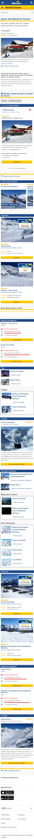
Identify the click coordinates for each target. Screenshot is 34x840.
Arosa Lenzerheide (7, 345)
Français (8, 808)
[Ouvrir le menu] (2, 2)
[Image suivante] (32, 197)
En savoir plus (13, 149)
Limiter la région (15, 100)
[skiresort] (17, 2)
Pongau (18, 112)
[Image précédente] (2, 197)
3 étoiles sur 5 (12, 35)
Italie (2, 694)
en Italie (18, 650)
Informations (17, 162)
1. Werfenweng (8, 110)
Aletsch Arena (6, 669)
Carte (5, 100)
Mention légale (5, 819)
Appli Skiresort (6, 787)
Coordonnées (5, 815)
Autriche (8, 112)
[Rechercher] (31, 2)
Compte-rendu (16, 339)
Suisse (3, 325)
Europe (3, 112)
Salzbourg (13, 112)
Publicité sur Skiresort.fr (9, 827)
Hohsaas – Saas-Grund (9, 323)
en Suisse (19, 248)
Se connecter (22, 819)
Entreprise (21, 815)
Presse (3, 823)
